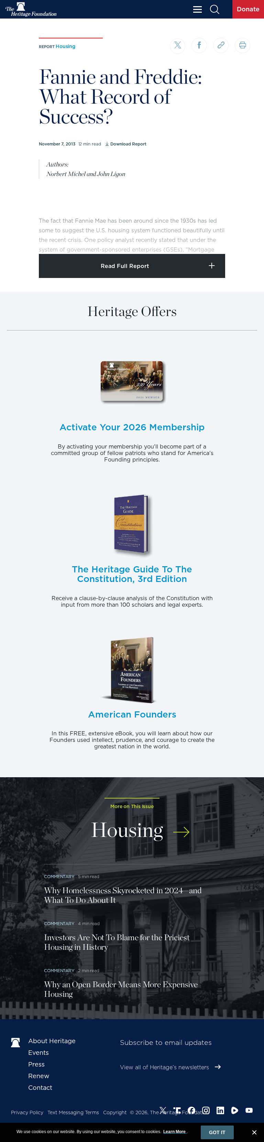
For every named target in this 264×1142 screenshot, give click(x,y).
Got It (217, 1132)
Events (38, 1052)
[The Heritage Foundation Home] (31, 9)
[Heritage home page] (16, 1042)
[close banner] (254, 1133)
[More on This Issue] (181, 828)
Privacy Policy (27, 1112)
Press (36, 1064)
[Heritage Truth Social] (177, 1111)
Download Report (128, 144)
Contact (40, 1087)
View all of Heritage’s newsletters (164, 1067)
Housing (65, 46)
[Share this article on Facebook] (199, 45)
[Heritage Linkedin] (220, 1111)
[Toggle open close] (242, 239)
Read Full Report (125, 266)
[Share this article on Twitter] (177, 46)
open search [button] (214, 9)
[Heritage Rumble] (235, 1111)
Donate (248, 9)
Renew (39, 1076)
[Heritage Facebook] (191, 1111)
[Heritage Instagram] (206, 1111)
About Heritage (52, 1041)
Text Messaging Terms (73, 1112)
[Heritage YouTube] (249, 1111)
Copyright (115, 1112)
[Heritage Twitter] (163, 1111)
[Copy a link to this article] (221, 45)
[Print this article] (242, 45)
